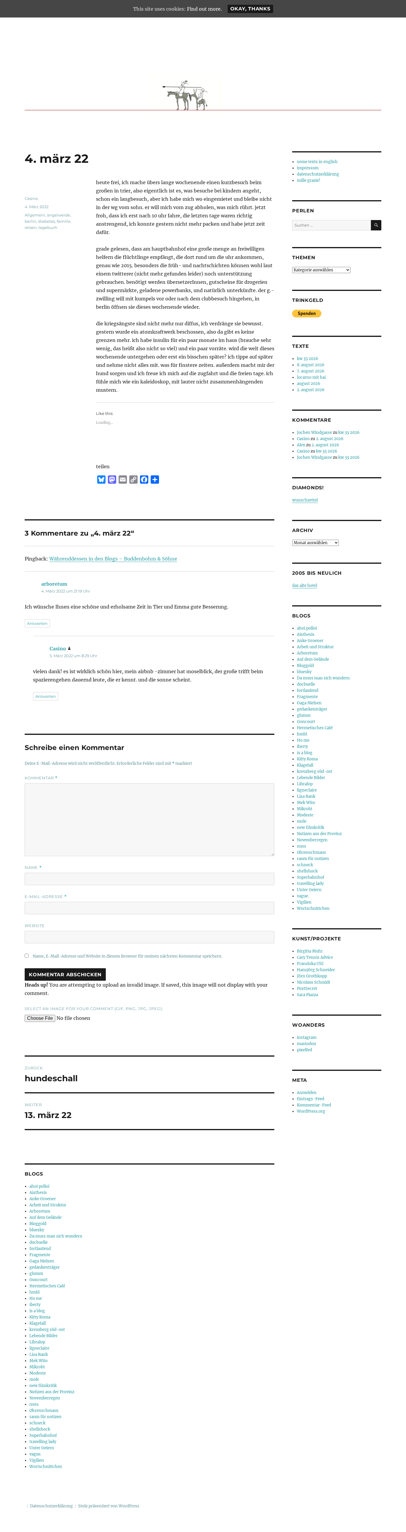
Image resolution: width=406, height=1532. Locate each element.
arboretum (54, 584)
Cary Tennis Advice (315, 957)
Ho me (35, 1298)
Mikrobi (37, 1366)
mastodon (306, 1043)
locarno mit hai (311, 377)
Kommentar (41, 778)
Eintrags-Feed (310, 1098)
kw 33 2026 (307, 358)
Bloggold (37, 1223)
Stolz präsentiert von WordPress (108, 1506)
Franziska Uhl (310, 963)
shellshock (39, 1429)
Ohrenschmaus (44, 1410)
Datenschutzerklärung (51, 1506)
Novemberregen (44, 1398)
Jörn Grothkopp (312, 976)
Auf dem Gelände (45, 1217)
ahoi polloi (39, 1186)
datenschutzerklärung (318, 174)
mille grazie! (308, 180)
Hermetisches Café (47, 1286)
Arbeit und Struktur (47, 1205)
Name (33, 867)
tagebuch (47, 227)
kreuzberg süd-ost (47, 1329)
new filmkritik (43, 1385)
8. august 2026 (311, 364)
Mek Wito (38, 1360)
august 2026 (308, 383)
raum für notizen (45, 1416)
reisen (31, 227)
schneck (37, 1423)
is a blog (37, 1310)
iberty (34, 1304)
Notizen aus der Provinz (51, 1391)
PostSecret (307, 988)
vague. (35, 1454)
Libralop (37, 1342)
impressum (308, 168)
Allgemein (35, 215)
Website (35, 925)
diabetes (46, 221)
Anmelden (307, 1092)
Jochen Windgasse (314, 432)
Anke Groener (42, 1198)
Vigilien (36, 1460)
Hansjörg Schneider (316, 969)
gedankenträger (44, 1267)
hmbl (34, 1292)
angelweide (58, 215)
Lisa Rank (38, 1354)
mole (34, 1379)
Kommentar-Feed (314, 1105)
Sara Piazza (307, 994)
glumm (36, 1273)
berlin (30, 221)
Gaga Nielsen (41, 1261)
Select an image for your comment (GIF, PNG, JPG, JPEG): (94, 1008)
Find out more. (204, 9)
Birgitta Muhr (310, 951)
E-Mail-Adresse (46, 896)
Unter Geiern (41, 1447)
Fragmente (39, 1254)
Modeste (37, 1373)
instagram (307, 1037)
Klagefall (37, 1323)
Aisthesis (38, 1192)
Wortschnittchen (45, 1466)
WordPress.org (311, 1111)
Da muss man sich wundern (55, 1236)
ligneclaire (39, 1348)
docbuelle (38, 1242)
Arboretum (39, 1211)
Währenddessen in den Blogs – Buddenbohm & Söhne (113, 559)
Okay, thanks (250, 9)
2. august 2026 (311, 389)
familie (63, 221)
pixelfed (304, 1049)
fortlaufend (40, 1248)
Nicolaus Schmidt (313, 982)
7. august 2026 (311, 371)
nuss (34, 1404)
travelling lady (42, 1441)
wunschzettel (305, 500)
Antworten (37, 623)
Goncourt (38, 1279)
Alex (301, 445)
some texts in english (317, 161)
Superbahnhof (43, 1435)
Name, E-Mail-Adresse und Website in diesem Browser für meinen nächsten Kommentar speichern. (127, 956)
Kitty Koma (39, 1317)
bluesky (36, 1229)
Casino (31, 198)
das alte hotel (304, 585)
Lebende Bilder (43, 1335)
